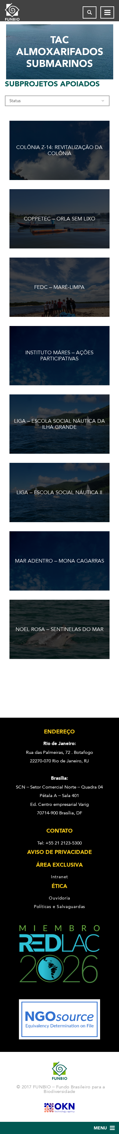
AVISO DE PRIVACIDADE (59, 852)
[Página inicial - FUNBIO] (17, 12)
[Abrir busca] (89, 12)
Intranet (59, 876)
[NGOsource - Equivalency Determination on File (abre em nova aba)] (59, 1037)
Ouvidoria (59, 898)
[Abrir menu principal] (107, 12)
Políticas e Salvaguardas (59, 906)
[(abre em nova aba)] (59, 995)
